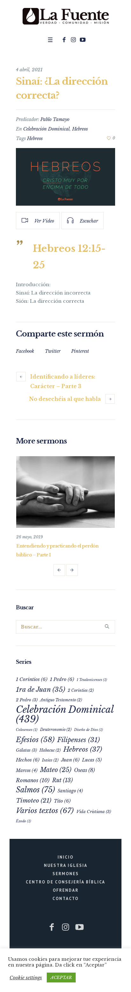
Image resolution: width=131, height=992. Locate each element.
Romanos (33, 780)
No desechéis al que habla (65, 399)
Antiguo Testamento (61, 699)
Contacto (65, 898)
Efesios (35, 739)
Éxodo (23, 821)
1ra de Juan (40, 689)
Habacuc (50, 750)
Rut (62, 779)
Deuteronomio (56, 729)
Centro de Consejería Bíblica (65, 881)
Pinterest (80, 351)
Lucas (92, 759)
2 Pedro (27, 699)
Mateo (56, 769)
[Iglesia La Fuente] (65, 16)
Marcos (27, 770)
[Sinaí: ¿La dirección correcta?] (65, 177)
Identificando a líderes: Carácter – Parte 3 (62, 381)
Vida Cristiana (93, 811)
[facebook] (64, 40)
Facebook (25, 351)
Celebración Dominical (46, 129)
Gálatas (26, 750)
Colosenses (27, 729)
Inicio (65, 857)
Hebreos (80, 129)
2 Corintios (81, 690)
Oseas (84, 770)
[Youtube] (82, 40)
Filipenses (78, 739)
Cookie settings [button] (26, 977)
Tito (62, 800)
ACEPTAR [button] (61, 977)
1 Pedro (62, 679)
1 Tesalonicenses (92, 679)
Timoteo (33, 800)
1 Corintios (31, 679)
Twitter (52, 351)
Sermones (65, 873)
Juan (70, 759)
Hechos (27, 759)
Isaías (50, 759)
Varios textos (45, 810)
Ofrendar (66, 890)
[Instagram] (73, 40)
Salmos (35, 789)
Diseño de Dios (88, 729)
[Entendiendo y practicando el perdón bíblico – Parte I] (76, 492)
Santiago (70, 790)
